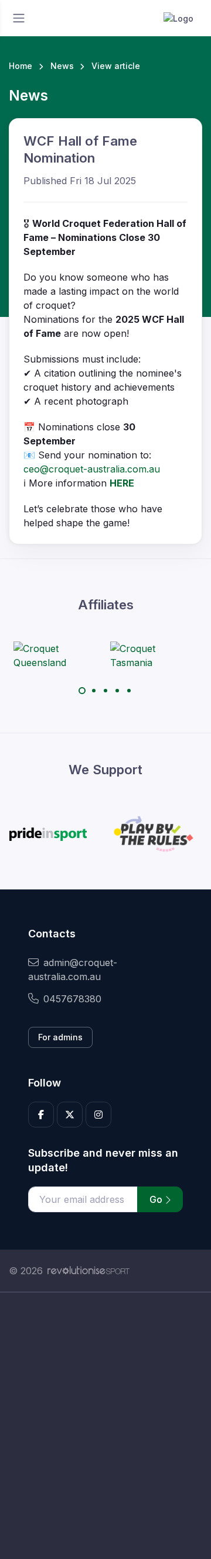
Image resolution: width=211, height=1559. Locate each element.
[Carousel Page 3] (105, 690)
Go (157, 1199)
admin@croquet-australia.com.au (72, 969)
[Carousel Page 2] (93, 690)
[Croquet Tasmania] (154, 655)
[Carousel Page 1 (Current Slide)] (82, 690)
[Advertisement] (105, 1425)
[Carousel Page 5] (128, 690)
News (62, 66)
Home (20, 66)
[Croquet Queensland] (57, 655)
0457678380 (72, 999)
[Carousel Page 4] (117, 690)
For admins (60, 1037)
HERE (122, 483)
